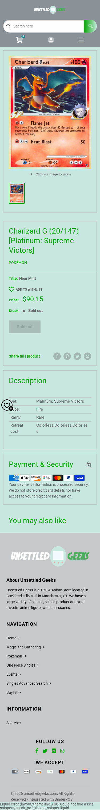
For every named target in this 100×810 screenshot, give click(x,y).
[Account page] (51, 40)
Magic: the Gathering (23, 647)
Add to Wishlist (29, 289)
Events (12, 674)
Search (12, 723)
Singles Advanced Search (27, 683)
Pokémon (18, 262)
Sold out (25, 326)
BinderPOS (64, 799)
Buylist (12, 692)
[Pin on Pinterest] (67, 356)
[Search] (90, 26)
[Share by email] (87, 356)
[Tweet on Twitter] (77, 356)
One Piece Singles (20, 665)
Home (11, 638)
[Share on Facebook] (57, 356)
